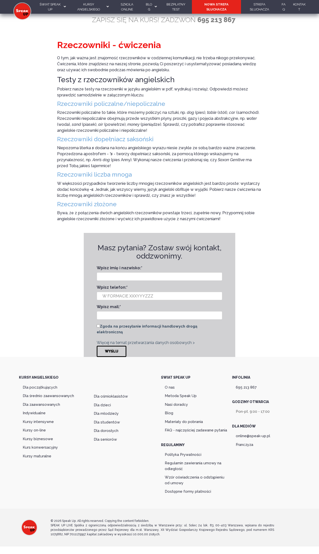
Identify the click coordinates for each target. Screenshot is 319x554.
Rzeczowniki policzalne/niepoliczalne (111, 103)
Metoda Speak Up (181, 396)
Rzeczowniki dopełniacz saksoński (105, 139)
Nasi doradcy (176, 404)
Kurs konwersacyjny (40, 447)
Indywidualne (34, 413)
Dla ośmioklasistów (111, 396)
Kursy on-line (34, 430)
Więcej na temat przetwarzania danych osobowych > (146, 342)
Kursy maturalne (37, 456)
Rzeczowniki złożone (87, 204)
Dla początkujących (40, 387)
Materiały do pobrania (184, 421)
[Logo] (29, 532)
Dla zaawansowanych (41, 404)
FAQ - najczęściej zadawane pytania (196, 430)
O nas (170, 387)
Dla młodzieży (106, 413)
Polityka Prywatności (183, 454)
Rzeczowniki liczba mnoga (94, 174)
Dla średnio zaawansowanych (48, 396)
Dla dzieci (102, 405)
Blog (169, 413)
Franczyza (244, 444)
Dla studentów (107, 422)
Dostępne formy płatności (188, 491)
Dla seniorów (105, 439)
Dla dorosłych (106, 430)
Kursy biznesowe (38, 439)
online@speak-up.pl (253, 436)
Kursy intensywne (38, 421)
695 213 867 (246, 387)
